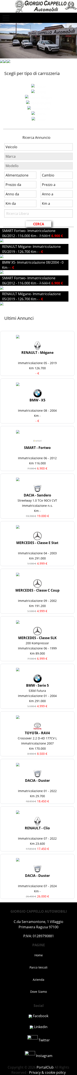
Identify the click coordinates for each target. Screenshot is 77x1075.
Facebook (40, 1016)
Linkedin (40, 1026)
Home (38, 955)
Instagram (43, 1055)
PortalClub (45, 1067)
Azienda (38, 980)
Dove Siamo (38, 992)
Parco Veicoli (38, 967)
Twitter (44, 1040)
